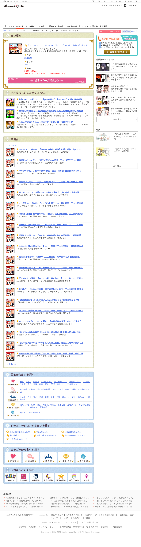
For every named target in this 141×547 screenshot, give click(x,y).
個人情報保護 (65, 527)
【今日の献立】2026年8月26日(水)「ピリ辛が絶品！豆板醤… (76, 507)
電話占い (52, 26)
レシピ (106, 1)
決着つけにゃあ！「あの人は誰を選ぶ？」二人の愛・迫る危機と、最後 (51, 182)
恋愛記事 (94, 26)
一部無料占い (71, 384)
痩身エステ (75, 518)
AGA (66, 518)
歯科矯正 (124, 515)
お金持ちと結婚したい (19, 439)
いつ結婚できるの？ (73, 432)
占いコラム (83, 26)
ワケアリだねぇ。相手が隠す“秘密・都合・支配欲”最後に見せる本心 (50, 171)
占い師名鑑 (72, 26)
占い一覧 (20, 26)
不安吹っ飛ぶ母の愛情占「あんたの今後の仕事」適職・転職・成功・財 (51, 353)
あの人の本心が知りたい (20, 432)
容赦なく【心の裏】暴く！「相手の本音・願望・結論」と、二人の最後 (51, 225)
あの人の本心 (46, 382)
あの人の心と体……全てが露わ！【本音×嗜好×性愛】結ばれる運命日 (50, 321)
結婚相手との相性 (27, 389)
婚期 (61, 389)
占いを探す (30, 26)
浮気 (29, 384)
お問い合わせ (92, 522)
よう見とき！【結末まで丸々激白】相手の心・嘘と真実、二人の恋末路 (51, 203)
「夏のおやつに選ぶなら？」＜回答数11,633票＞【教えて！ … (76, 504)
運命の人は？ (75, 382)
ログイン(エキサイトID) (110, 31)
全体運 (23, 397)
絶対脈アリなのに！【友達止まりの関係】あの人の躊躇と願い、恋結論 (51, 111)
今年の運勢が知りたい (46, 435)
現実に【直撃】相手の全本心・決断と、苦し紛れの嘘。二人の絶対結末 (51, 214)
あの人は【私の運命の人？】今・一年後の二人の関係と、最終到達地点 (51, 246)
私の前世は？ (15, 435)
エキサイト (131, 5)
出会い (55, 389)
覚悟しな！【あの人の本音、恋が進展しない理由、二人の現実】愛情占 (51, 289)
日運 (58, 397)
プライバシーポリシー (48, 527)
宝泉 (26, 64)
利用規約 (32, 527)
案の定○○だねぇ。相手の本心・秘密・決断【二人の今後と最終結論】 (50, 192)
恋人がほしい (42, 432)
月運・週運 (49, 397)
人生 (29, 397)
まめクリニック (56, 515)
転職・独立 (36, 405)
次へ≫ (13, 146)
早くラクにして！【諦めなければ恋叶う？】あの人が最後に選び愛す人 (57, 45)
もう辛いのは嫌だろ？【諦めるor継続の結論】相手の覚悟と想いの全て (51, 149)
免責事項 (94, 527)
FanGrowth (43, 515)
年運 (41, 397)
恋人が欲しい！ (60, 382)
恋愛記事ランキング (105, 59)
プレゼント (122, 1)
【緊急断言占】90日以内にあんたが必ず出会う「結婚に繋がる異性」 (50, 300)
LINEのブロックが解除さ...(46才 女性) (116, 45)
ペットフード (56, 518)
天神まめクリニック (74, 515)
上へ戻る (117, 166)
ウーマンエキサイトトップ (111, 5)
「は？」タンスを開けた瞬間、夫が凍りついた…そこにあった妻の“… (35, 501)
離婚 (67, 389)
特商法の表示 (116, 527)
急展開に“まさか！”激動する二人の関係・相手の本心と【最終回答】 (50, 257)
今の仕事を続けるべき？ (75, 435)
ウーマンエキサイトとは (52, 522)
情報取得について (80, 527)
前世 (73, 397)
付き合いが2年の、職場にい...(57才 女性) (117, 43)
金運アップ (72, 405)
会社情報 (22, 527)
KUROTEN (10, 515)
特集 (98, 129)
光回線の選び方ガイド (27, 515)
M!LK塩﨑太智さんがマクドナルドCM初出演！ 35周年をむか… (32, 504)
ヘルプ (134, 31)
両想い (36, 382)
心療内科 (89, 515)
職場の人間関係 (49, 405)
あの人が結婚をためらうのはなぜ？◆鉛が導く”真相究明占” (46, 122)
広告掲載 (104, 527)
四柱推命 (28, 58)
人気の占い (41, 26)
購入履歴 (103, 26)
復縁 (35, 384)
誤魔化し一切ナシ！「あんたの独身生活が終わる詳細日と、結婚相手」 (51, 235)
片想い (28, 382)
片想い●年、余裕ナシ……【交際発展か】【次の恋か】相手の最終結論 (50, 99)
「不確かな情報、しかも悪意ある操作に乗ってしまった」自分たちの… (80, 501)
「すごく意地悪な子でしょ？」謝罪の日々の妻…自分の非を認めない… (35, 507)
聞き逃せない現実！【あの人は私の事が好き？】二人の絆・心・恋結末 (51, 278)
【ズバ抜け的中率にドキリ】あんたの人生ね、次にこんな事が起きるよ (51, 343)
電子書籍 (86, 518)
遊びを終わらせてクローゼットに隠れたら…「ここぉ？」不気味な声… (80, 498)
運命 (35, 397)
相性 (22, 382)
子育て (94, 1)
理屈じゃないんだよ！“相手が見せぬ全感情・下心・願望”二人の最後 (50, 160)
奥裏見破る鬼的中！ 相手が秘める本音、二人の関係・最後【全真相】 (51, 267)
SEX (53, 384)
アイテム (98, 515)
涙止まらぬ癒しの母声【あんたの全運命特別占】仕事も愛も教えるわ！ (51, 332)
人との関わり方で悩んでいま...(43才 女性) (117, 47)
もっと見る (117, 119)
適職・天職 (24, 405)
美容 (132, 515)
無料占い (61, 26)
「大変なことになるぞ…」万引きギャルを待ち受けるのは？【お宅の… (35, 498)
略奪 (41, 384)
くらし (100, 1)
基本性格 (66, 397)
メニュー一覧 (132, 1)
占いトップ (9, 26)
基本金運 (61, 405)
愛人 (47, 384)
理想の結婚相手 (43, 389)
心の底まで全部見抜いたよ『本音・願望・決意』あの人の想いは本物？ (51, 310)
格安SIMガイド (111, 515)
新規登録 (126, 31)
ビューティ (113, 1)
